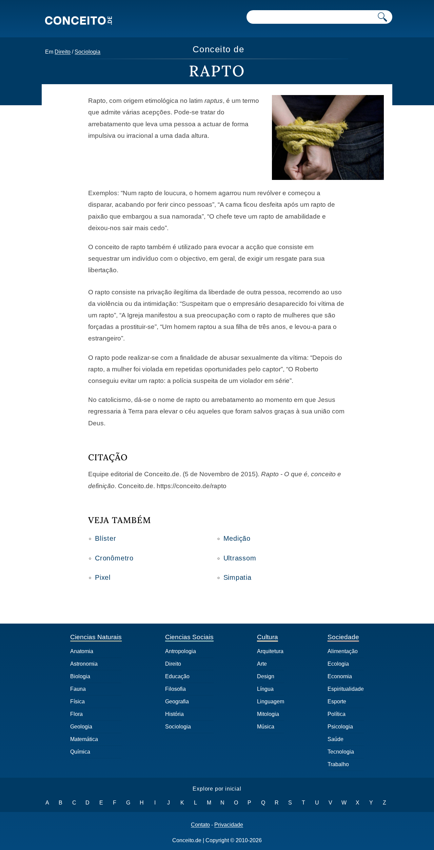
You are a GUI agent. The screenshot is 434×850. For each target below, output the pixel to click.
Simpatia (237, 577)
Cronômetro (114, 558)
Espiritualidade (346, 689)
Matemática (84, 739)
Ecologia (338, 664)
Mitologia (268, 714)
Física (77, 701)
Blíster (105, 538)
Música (265, 726)
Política (337, 714)
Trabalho (338, 764)
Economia (340, 676)
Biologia (80, 676)
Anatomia (81, 651)
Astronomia (84, 664)
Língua (265, 689)
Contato (200, 825)
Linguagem (270, 701)
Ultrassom (239, 558)
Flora (76, 714)
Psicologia (340, 726)
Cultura (267, 637)
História (174, 714)
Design (265, 676)
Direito (63, 52)
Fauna (78, 689)
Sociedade (343, 637)
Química (80, 752)
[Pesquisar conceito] (382, 17)
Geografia (177, 701)
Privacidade (228, 825)
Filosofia (175, 689)
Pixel (103, 577)
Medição (237, 538)
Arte (262, 664)
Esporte (337, 701)
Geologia (81, 726)
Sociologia (87, 52)
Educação (177, 676)
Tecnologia (341, 752)
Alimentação (343, 651)
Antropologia (180, 651)
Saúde (335, 739)
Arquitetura (270, 651)
